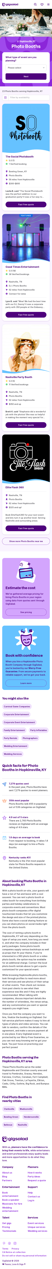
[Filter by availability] (29, 97)
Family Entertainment (14, 730)
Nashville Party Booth (19, 377)
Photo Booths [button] (26, 46)
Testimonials (9, 1231)
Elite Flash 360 (15, 487)
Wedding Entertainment (15, 746)
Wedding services (37, 1231)
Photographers (30, 738)
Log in (31, 1200)
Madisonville (26, 1109)
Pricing (6, 1227)
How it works (35, 1172)
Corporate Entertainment (16, 714)
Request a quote (37, 1180)
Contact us (34, 1196)
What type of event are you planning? (21, 59)
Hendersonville (31, 1117)
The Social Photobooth (20, 156)
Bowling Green (11, 1117)
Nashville (22, 1125)
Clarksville (9, 1109)
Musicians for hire (12, 1203)
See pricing (26, 612)
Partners (7, 1180)
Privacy (15, 1248)
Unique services (36, 1227)
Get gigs (6, 1223)
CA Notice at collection (14, 1252)
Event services (36, 1223)
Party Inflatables (38, 730)
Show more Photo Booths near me (26, 541)
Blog (4, 1176)
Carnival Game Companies (17, 706)
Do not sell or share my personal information (24, 1255)
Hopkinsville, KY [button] (27, 41)
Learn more (26, 683)
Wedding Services (13, 754)
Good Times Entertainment (22, 266)
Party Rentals (10, 738)
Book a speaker (10, 1199)
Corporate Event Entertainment (19, 722)
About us (7, 1172)
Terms (5, 1248)
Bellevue (8, 1125)
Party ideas (34, 1176)
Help (30, 1192)
